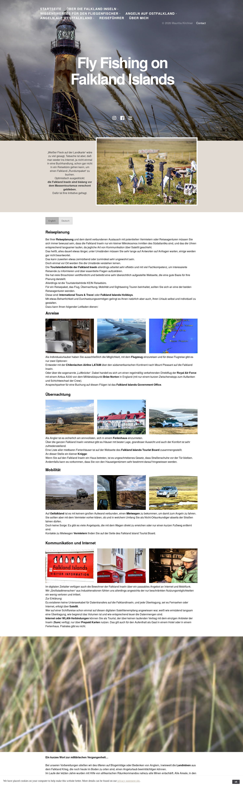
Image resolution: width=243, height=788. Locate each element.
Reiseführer (111, 18)
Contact (201, 23)
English (52, 220)
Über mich (139, 18)
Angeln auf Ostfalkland (150, 13)
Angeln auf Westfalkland (66, 18)
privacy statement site (128, 780)
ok (236, 782)
